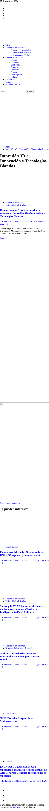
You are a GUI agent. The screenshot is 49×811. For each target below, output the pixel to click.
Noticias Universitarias (15, 47)
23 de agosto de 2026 (39, 726)
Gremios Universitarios (21, 50)
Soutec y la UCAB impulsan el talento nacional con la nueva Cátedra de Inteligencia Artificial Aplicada (21, 609)
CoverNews (16, 807)
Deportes (15, 62)
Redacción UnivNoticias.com (15, 221)
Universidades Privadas (21, 52)
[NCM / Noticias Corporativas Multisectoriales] (20, 708)
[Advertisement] (24, 118)
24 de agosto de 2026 (39, 664)
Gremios (14, 72)
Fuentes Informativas (14, 57)
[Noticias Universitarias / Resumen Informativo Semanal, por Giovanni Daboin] (20, 641)
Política (14, 77)
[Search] (1, 89)
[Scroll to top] (1, 810)
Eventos (14, 67)
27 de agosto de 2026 (39, 560)
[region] (24, 280)
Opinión (9, 82)
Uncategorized (11, 547)
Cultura (14, 60)
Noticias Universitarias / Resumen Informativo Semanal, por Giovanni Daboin (20, 656)
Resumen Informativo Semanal (18, 648)
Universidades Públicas (21, 55)
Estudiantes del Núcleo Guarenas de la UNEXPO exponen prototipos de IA (21, 554)
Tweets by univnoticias (10, 503)
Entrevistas (10, 79)
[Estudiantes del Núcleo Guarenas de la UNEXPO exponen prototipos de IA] (20, 542)
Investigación (16, 74)
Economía (15, 65)
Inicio (7, 45)
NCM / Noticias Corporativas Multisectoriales (16, 720)
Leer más (4, 238)
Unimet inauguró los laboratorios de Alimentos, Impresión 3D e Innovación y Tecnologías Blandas (22, 213)
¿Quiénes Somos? (13, 84)
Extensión (15, 70)
